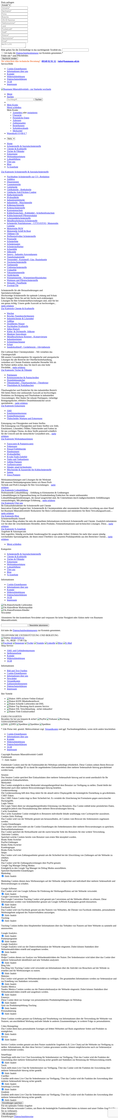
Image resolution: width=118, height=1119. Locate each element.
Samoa (10, 472)
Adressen (17, 120)
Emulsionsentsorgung (16, 413)
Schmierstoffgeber (15, 246)
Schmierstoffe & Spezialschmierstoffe (24, 554)
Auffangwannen (14, 464)
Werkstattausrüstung (16, 564)
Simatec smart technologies (19, 467)
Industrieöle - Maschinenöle (19, 202)
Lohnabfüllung (13, 567)
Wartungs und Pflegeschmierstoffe (22, 280)
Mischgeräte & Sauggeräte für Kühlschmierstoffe (29, 469)
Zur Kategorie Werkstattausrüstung (17, 439)
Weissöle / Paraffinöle (17, 283)
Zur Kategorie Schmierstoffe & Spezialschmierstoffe (25, 172)
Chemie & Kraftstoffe (17, 556)
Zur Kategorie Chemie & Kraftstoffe (17, 308)
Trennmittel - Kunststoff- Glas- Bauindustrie (27, 259)
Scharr (10, 344)
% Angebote (12, 574)
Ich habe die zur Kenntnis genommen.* (33, 53)
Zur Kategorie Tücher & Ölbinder (16, 370)
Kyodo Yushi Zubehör (17, 456)
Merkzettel (17, 131)
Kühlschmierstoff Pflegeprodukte (22, 215)
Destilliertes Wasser (16, 323)
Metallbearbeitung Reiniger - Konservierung (27, 336)
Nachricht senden (9, 58)
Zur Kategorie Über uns (12, 503)
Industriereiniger (14, 339)
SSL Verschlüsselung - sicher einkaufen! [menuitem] (33, 709)
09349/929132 (17, 638)
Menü (9, 94)
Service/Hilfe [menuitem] (14, 74)
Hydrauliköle (13, 197)
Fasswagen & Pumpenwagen (20, 444)
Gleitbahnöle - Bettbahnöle (19, 189)
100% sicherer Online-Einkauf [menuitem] (29, 698)
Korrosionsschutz (15, 210)
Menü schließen (14, 107)
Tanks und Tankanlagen (18, 459)
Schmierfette (12, 241)
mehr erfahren (7, 306)
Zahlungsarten (19, 123)
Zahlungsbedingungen (17, 683)
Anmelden (18, 112)
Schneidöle (12, 249)
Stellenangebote (14, 653)
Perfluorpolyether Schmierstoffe (21, 236)
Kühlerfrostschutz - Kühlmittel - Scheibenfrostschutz (31, 213)
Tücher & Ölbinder (15, 559)
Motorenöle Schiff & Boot (19, 231)
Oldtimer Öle (13, 233)
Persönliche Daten (21, 118)
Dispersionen (13, 182)
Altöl (9, 410)
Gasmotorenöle (14, 184)
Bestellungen (18, 125)
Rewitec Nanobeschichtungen (20, 316)
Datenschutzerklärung (17, 79)
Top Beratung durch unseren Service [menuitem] (32, 706)
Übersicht (17, 115)
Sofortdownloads (20, 128)
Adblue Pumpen (14, 462)
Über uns (11, 569)
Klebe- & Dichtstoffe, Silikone (21, 331)
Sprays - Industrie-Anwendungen (22, 254)
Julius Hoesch (13, 329)
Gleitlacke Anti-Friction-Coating (21, 192)
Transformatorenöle (16, 257)
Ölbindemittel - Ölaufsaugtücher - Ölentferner (27, 382)
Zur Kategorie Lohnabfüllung (14, 490)
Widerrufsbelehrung (16, 76)
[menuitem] (62, 68)
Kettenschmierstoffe (16, 208)
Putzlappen (12, 375)
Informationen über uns (17, 71)
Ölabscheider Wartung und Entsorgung (24, 418)
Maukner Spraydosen (16, 334)
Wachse (10, 313)
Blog (9, 572)
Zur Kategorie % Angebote (13, 529)
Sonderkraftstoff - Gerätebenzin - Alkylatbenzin (28, 347)
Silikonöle (11, 252)
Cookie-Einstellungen (17, 68)
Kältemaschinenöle (15, 205)
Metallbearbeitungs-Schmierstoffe (22, 220)
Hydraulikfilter (13, 454)
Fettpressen (12, 446)
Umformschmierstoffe (17, 267)
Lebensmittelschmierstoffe (19, 218)
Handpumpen (13, 451)
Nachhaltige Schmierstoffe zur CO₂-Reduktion (28, 176)
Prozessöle (12, 239)
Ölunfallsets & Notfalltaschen (20, 385)
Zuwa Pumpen (13, 475)
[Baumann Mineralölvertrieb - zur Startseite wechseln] (26, 89)
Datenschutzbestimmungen (25, 630)
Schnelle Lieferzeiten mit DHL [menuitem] (29, 704)
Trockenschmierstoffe (16, 262)
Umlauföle (12, 270)
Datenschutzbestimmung (27, 53)
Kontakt (10, 74)
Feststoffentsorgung (16, 416)
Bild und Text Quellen (17, 670)
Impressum (12, 84)
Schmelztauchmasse (16, 342)
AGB (9, 81)
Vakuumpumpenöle (16, 272)
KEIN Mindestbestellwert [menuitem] (27, 701)
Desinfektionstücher (16, 380)
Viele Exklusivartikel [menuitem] (25, 711)
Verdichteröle (13, 275)
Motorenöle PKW (15, 228)
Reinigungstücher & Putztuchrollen (23, 377)
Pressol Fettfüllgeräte (16, 449)
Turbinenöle (12, 264)
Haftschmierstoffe (15, 195)
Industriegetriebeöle (16, 200)
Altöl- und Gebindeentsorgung (21, 650)
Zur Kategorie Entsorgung (13, 406)
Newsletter (12, 678)
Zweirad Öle (12, 285)
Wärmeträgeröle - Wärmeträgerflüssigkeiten (26, 277)
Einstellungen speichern (12, 1103)
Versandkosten (13, 681)
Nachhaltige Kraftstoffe (17, 326)
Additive (11, 179)
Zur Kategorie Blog (10, 516)
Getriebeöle (12, 187)
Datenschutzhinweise (23, 1116)
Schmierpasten (13, 244)
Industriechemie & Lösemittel (20, 318)
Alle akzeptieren (9, 1114)
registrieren (32, 112)
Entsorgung (12, 562)
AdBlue (10, 321)
